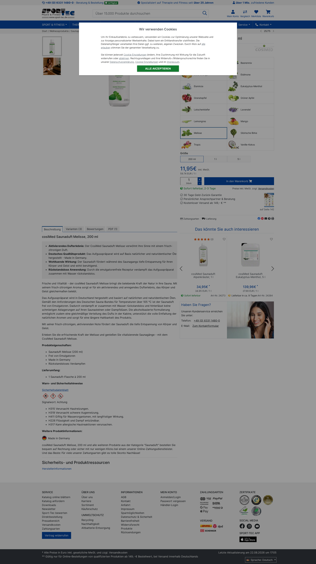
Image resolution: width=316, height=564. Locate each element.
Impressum (173, 61)
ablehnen (124, 58)
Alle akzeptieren (158, 68)
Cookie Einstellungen (135, 54)
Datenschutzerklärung (122, 61)
